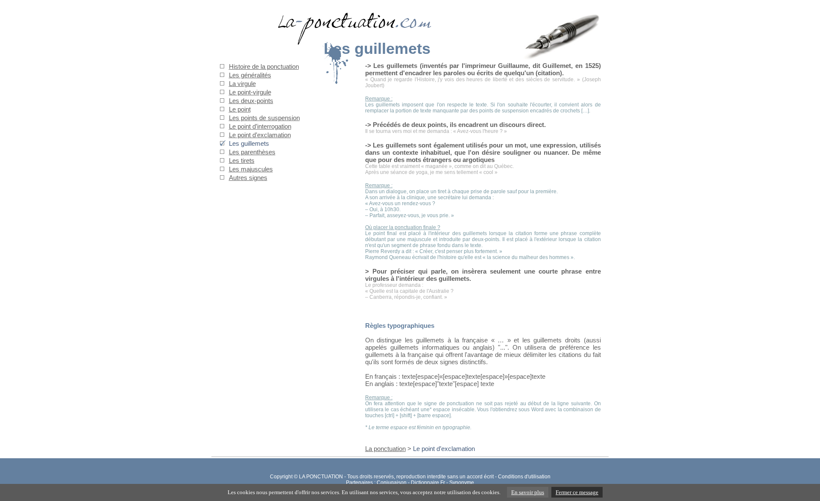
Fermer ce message (577, 492)
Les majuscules (251, 169)
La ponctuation (385, 448)
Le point (240, 109)
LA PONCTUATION (321, 477)
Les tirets (242, 160)
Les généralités (250, 75)
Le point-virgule (250, 92)
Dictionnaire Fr (428, 483)
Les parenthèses (252, 152)
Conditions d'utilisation (524, 477)
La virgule (242, 83)
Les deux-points (251, 100)
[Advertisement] (273, 373)
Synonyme (461, 483)
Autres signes (248, 177)
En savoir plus (527, 492)
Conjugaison (392, 483)
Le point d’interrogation (260, 126)
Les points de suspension (264, 117)
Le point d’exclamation (260, 135)
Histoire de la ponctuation (264, 66)
